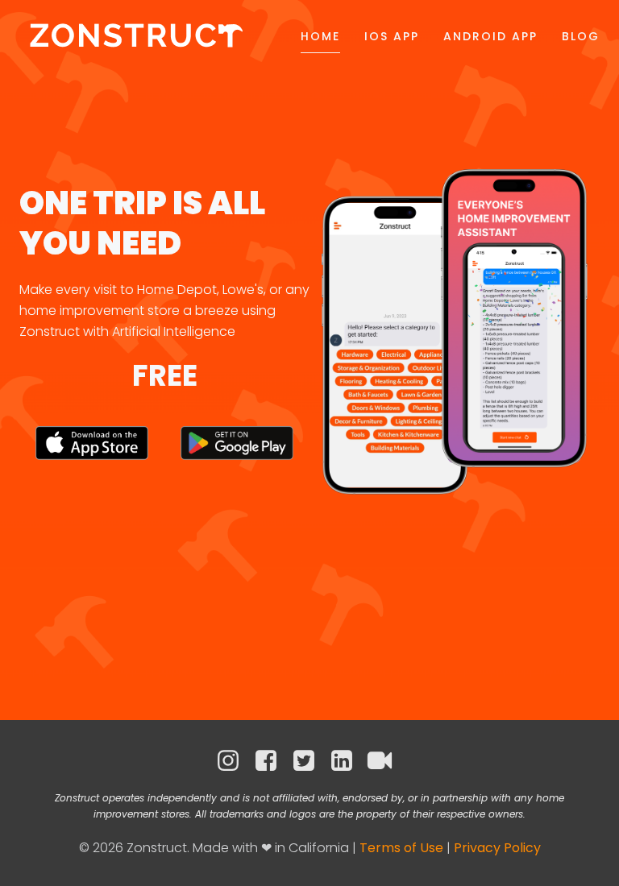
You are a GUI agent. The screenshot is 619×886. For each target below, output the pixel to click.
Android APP (490, 36)
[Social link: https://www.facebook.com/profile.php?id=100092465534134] (272, 761)
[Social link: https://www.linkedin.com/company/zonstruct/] (348, 761)
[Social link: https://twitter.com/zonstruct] (310, 761)
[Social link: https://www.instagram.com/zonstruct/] (234, 761)
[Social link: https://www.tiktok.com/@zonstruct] (386, 761)
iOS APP (391, 36)
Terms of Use (401, 847)
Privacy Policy (497, 847)
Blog (581, 36)
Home (320, 36)
